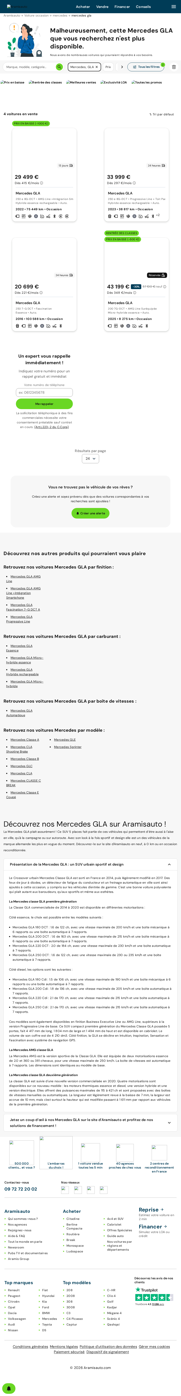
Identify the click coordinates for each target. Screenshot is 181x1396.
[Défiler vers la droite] (122, 67)
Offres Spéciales (119, 1230)
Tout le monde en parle (25, 1242)
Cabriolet (114, 1224)
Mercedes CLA (21, 773)
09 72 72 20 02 (20, 1189)
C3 (68, 1313)
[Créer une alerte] (8, 1388)
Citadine (72, 1219)
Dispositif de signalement (108, 1352)
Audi (11, 1324)
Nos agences (17, 1224)
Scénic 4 (113, 1319)
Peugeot (14, 1296)
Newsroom (16, 1247)
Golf (110, 1302)
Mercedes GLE (65, 740)
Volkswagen (17, 1319)
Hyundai (48, 1296)
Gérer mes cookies (154, 1346)
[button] (96, 67)
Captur (71, 1324)
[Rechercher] (59, 66)
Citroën (13, 1302)
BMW (46, 1313)
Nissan (13, 1330)
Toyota (47, 1324)
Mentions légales (64, 1346)
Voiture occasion (36, 15)
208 (69, 1290)
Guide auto (115, 1236)
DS (44, 1330)
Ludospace (74, 1251)
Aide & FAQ (16, 1236)
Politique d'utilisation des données (108, 1346)
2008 (70, 1296)
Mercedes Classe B (25, 759)
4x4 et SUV (115, 1219)
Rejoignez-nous (20, 1230)
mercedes (60, 15)
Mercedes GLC (21, 766)
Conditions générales (30, 1346)
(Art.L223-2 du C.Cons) (51, 427)
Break (70, 1240)
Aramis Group (18, 1259)
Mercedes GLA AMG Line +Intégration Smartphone (23, 593)
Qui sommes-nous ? (23, 1219)
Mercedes (49, 1319)
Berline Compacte (74, 1226)
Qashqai (113, 1324)
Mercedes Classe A (25, 740)
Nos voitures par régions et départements (119, 1246)
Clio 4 (111, 1296)
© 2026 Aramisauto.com (90, 1367)
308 (69, 1302)
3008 (70, 1307)
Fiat (45, 1290)
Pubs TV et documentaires (28, 1253)
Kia (44, 1302)
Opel (11, 1307)
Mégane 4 (114, 1313)
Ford (45, 1307)
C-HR (111, 1290)
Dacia (12, 1313)
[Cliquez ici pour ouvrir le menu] (173, 6)
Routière (72, 1234)
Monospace (75, 1246)
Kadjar (112, 1307)
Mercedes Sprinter (67, 747)
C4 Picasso (74, 1319)
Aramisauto (12, 15)
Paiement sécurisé (69, 1352)
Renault (14, 1290)
